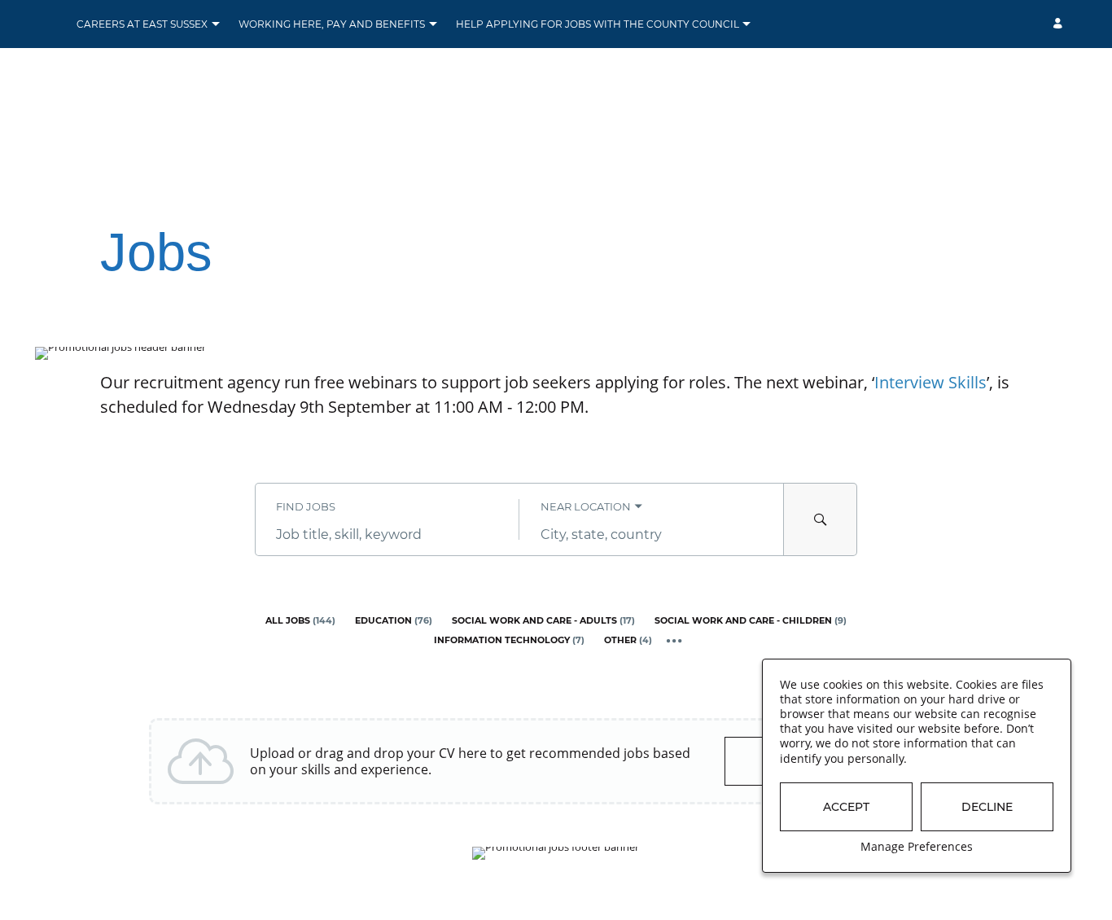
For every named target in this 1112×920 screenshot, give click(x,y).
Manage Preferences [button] (916, 846)
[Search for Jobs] (820, 519)
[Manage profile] (1060, 24)
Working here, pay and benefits (332, 24)
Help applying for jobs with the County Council (597, 24)
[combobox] (387, 534)
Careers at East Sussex (142, 24)
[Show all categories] (674, 642)
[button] (215, 25)
